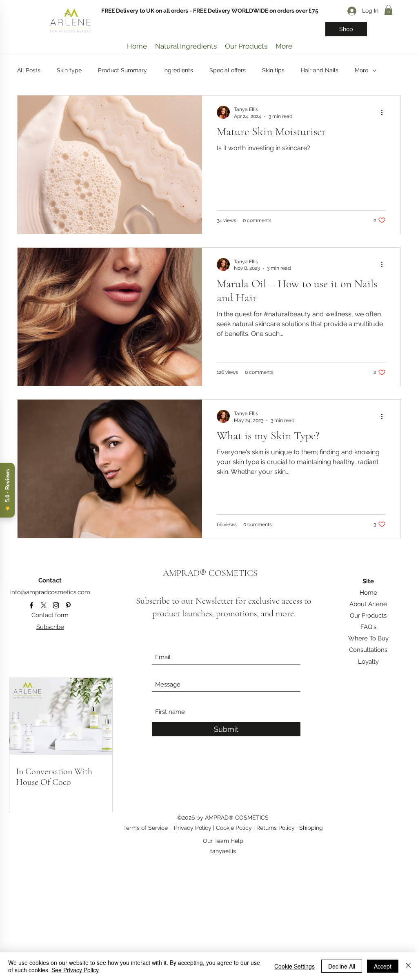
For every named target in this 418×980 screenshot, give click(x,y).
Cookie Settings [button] (294, 966)
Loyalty (368, 661)
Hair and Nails (319, 70)
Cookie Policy (234, 827)
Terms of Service (145, 827)
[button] (388, 10)
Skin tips (273, 70)
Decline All (341, 966)
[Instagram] (56, 605)
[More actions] (384, 112)
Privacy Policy (192, 827)
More (361, 70)
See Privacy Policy (75, 970)
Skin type (69, 70)
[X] (44, 605)
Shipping (311, 827)
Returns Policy (276, 827)
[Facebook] (31, 605)
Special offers (227, 70)
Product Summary (122, 70)
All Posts (28, 70)
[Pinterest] (68, 605)
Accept (382, 966)
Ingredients (178, 70)
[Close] (408, 966)
